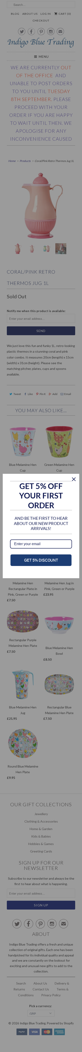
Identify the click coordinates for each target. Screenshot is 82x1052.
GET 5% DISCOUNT (41, 560)
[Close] (73, 479)
